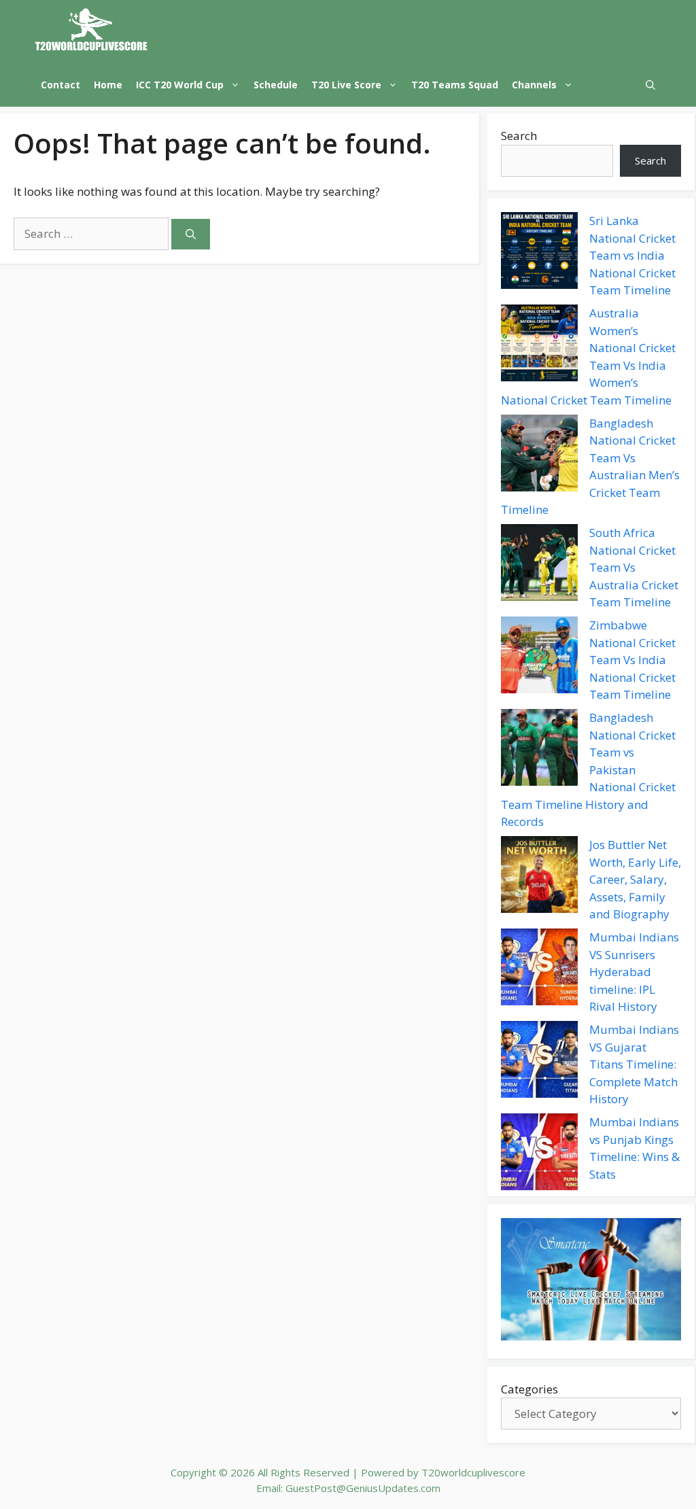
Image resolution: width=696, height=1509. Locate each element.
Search (519, 135)
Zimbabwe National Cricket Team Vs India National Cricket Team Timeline (632, 659)
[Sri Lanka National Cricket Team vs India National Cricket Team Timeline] (539, 253)
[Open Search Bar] (650, 85)
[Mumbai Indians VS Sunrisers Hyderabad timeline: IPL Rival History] (539, 969)
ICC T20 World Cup (180, 84)
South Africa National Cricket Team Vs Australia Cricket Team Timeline (633, 567)
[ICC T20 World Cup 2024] (92, 31)
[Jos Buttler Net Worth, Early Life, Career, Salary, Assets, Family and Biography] (539, 877)
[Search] (190, 234)
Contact (60, 84)
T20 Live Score (346, 84)
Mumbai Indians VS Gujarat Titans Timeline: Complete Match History (634, 1064)
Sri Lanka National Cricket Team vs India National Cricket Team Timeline (632, 255)
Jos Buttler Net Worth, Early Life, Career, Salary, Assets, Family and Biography (635, 879)
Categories (529, 1389)
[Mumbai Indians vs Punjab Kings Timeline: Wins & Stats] (539, 1154)
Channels (534, 84)
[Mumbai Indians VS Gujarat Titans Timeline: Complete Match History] (539, 1062)
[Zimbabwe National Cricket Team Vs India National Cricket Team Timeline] (539, 657)
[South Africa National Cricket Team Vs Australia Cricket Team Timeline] (539, 565)
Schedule (276, 84)
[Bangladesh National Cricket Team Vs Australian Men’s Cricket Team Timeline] (539, 455)
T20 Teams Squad (454, 84)
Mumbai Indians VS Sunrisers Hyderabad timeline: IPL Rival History (634, 971)
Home (108, 84)
